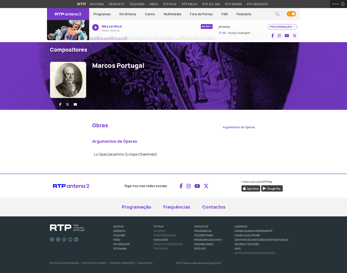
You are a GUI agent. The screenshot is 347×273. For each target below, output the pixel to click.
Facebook (52, 239)
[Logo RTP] (67, 227)
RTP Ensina (233, 4)
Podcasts (244, 14)
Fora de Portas (201, 14)
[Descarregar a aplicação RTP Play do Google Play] (272, 188)
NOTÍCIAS (118, 226)
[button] (278, 14)
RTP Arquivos (257, 4)
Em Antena (127, 14)
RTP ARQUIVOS (121, 244)
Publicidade (145, 263)
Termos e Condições (121, 263)
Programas (102, 14)
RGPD (238, 248)
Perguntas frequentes (168, 244)
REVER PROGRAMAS (165, 235)
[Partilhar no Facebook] (60, 104)
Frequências (176, 207)
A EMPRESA (241, 226)
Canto (150, 14)
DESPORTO (119, 231)
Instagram (64, 239)
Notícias (97, 4)
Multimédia (172, 14)
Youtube (70, 239)
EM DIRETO (160, 231)
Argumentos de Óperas (239, 127)
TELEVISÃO (119, 235)
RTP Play (170, 4)
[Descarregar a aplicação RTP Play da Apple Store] (250, 188)
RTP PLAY (159, 226)
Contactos (214, 207)
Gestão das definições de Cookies (255, 253)
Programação (136, 207)
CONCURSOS (161, 239)
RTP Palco (189, 4)
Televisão (137, 4)
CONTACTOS (201, 226)
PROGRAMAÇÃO (281, 27)
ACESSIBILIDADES (203, 244)
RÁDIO (116, 239)
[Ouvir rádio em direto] (68, 30)
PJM (224, 14)
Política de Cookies (94, 263)
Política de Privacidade (64, 263)
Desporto (116, 4)
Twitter (58, 239)
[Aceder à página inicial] (68, 14)
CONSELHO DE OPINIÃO (247, 235)
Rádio (154, 4)
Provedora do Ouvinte (208, 239)
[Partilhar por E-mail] (75, 104)
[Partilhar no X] (67, 104)
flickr (76, 239)
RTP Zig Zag (211, 4)
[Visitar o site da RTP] (81, 4)
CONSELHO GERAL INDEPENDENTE (253, 231)
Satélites (200, 248)
